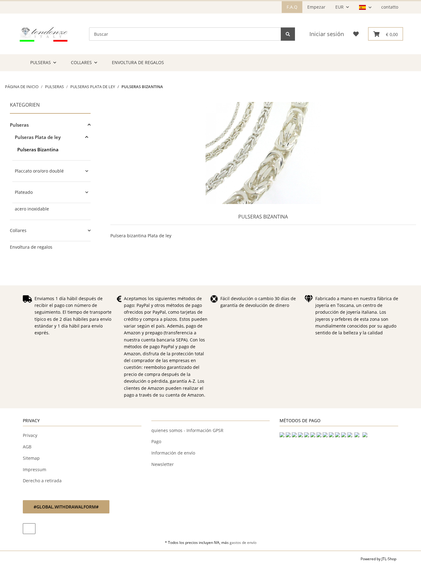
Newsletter (162, 464)
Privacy (30, 435)
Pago (156, 441)
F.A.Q (292, 7)
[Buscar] (288, 34)
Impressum (34, 469)
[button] (365, 7)
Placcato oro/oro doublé (39, 171)
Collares (18, 230)
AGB (27, 447)
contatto (389, 7)
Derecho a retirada (42, 480)
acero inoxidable (32, 209)
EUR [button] (339, 7)
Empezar (316, 7)
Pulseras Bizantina (38, 149)
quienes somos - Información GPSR (187, 430)
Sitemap (31, 458)
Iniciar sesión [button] (326, 34)
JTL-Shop (389, 558)
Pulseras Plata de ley (38, 137)
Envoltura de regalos (31, 247)
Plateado (24, 192)
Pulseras (19, 125)
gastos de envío (243, 542)
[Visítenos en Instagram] (29, 528)
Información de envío (173, 453)
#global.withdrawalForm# (66, 507)
